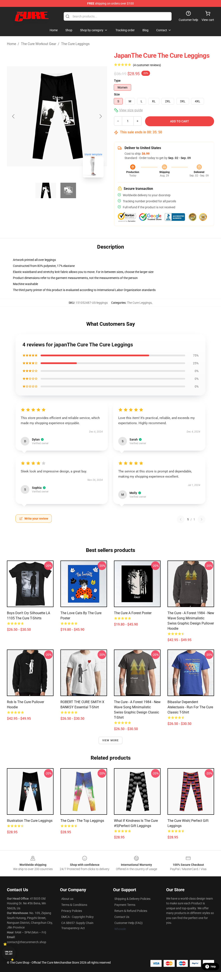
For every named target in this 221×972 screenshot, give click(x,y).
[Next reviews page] (201, 519)
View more (110, 740)
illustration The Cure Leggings (29, 821)
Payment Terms (124, 905)
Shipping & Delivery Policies (132, 898)
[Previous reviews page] (181, 519)
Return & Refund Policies (130, 911)
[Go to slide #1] (45, 190)
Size (117, 94)
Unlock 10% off (9, 953)
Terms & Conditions (74, 905)
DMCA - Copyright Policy (77, 917)
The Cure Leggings (75, 44)
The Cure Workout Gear (38, 44)
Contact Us (121, 917)
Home (11, 44)
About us (67, 898)
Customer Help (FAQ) (128, 923)
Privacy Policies (71, 911)
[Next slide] (100, 116)
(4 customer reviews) (147, 65)
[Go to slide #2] (68, 190)
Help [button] (213, 966)
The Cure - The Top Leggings (82, 821)
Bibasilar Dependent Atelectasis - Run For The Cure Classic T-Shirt (190, 707)
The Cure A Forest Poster (133, 613)
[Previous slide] (13, 116)
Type (117, 80)
